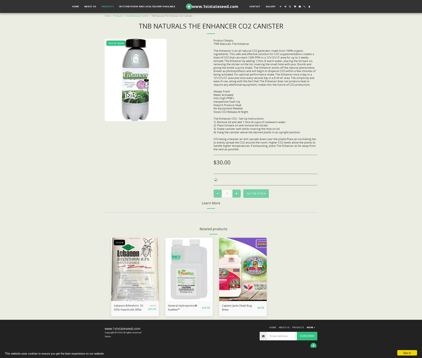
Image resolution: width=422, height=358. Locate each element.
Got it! (407, 353)
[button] (280, 6)
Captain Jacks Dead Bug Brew (237, 308)
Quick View (135, 299)
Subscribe (307, 336)
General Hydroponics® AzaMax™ (182, 308)
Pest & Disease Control (136, 15)
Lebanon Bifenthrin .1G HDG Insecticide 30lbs (128, 308)
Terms (108, 336)
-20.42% (119, 242)
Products (118, 15)
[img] (135, 269)
